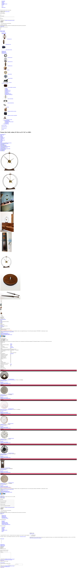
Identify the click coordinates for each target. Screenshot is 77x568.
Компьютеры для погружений (9, 121)
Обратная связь (2, 544)
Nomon (1, 322)
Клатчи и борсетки (7, 91)
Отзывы (3, 4)
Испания (1, 325)
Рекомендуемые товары (5, 523)
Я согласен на (8, 20)
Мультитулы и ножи (9, 119)
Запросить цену (7, 566)
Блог (2, 5)
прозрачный (11, 353)
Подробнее (1, 411)
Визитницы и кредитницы (8, 94)
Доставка (3, 529)
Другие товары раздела (10, 331)
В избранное (2, 383)
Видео (1, 150)
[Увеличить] (10, 191)
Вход (2, 6)
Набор (1, 144)
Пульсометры (7, 122)
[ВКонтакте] (0, 336)
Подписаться (6, 490)
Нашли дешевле (7, 491)
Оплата (3, 2)
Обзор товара (2, 143)
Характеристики (2, 146)
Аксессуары (2, 147)
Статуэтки (10, 82)
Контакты (3, 1)
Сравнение (6, 397)
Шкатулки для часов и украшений (12, 115)
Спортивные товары (6, 120)
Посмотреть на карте (23, 536)
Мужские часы (4, 515)
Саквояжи (6, 89)
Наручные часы (4, 516)
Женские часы (4, 33)
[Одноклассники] (1, 336)
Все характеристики (3, 319)
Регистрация (3, 7)
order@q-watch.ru (32, 533)
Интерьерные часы (8, 44)
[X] (4, 336)
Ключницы (6, 92)
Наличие (1, 149)
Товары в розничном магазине (6, 524)
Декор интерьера (10, 78)
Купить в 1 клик (2, 397)
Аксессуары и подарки (9, 49)
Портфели (6, 88)
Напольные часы (10, 65)
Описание (1, 145)
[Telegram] (5, 336)
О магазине (3, 527)
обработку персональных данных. (9, 20)
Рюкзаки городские (7, 90)
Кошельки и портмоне (8, 93)
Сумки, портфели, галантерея (12, 87)
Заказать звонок (7, 11)
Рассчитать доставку (9, 334)
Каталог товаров (2, 30)
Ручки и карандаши (10, 98)
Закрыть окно (2, 26)
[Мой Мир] (3, 336)
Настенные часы (10, 57)
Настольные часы (10, 61)
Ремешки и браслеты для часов (12, 111)
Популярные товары (4, 522)
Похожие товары (2, 148)
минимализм (2, 326)
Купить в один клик (9, 559)
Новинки (3, 521)
